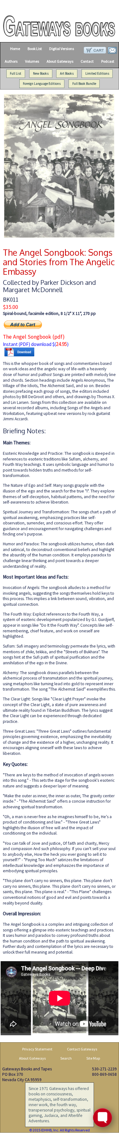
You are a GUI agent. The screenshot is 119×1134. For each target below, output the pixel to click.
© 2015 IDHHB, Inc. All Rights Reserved (59, 1130)
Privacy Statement (37, 1049)
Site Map (93, 1058)
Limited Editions (97, 73)
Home (15, 48)
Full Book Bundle (84, 84)
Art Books (67, 73)
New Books (41, 73)
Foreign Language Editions (42, 84)
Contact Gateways (82, 1049)
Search (66, 1058)
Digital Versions (61, 48)
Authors (11, 61)
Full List (15, 73)
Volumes (32, 61)
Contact (87, 61)
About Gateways (60, 61)
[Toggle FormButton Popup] (102, 1117)
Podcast (107, 61)
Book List (35, 48)
